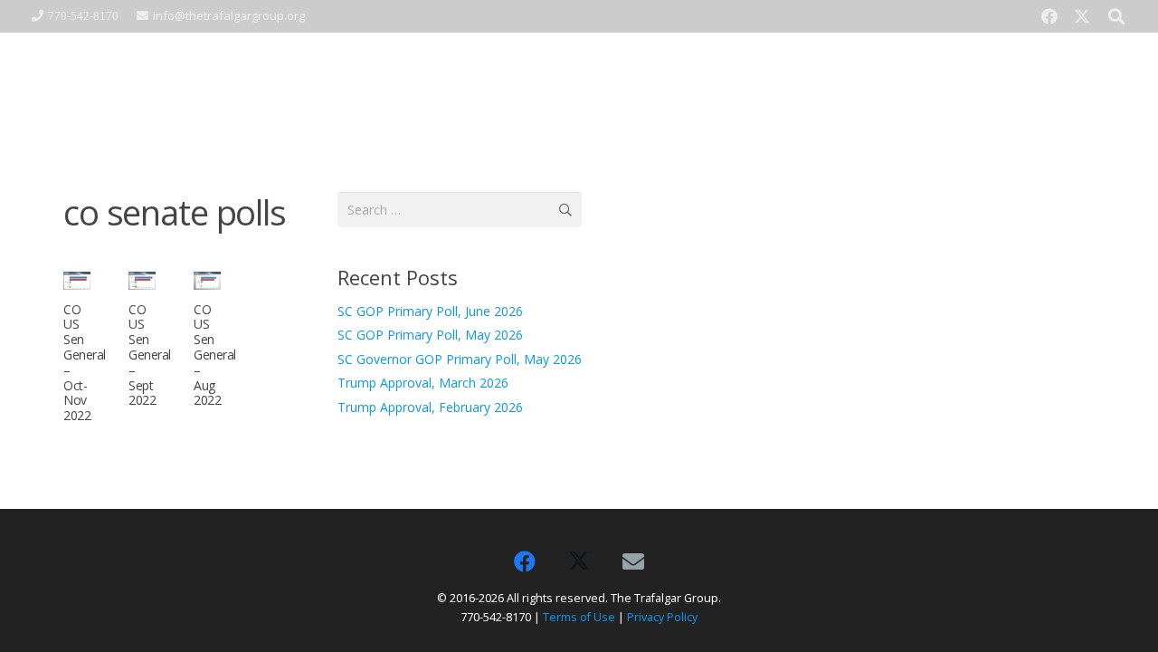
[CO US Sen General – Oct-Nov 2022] (76, 281)
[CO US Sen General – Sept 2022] (142, 281)
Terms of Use (579, 617)
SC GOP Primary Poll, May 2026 (430, 334)
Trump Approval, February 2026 (430, 407)
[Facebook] (1049, 16)
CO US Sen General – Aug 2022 (215, 355)
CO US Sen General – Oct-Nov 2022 (84, 363)
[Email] (633, 561)
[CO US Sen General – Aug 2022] (207, 281)
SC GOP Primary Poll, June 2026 (430, 311)
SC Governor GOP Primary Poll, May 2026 (459, 359)
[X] (1082, 16)
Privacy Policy (662, 617)
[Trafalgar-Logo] (177, 87)
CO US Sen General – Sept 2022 (149, 355)
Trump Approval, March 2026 (422, 382)
